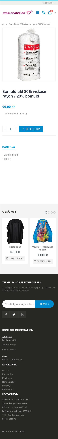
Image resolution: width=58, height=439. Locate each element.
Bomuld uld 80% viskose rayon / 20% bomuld (24, 94)
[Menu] (37, 12)
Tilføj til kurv (33, 129)
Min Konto (48, 3)
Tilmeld (44, 303)
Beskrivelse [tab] (8, 146)
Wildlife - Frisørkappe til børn (42, 248)
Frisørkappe (15, 246)
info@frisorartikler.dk (12, 359)
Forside (3, 24)
